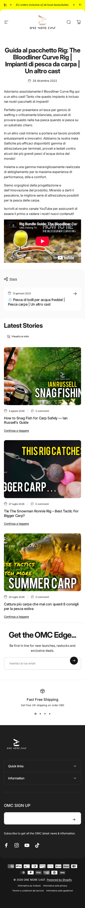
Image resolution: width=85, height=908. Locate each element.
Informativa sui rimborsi (29, 885)
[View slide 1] (35, 713)
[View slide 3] (44, 713)
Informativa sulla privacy (55, 885)
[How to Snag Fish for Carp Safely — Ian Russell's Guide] (42, 376)
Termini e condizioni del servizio (28, 890)
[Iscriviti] (74, 661)
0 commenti (42, 410)
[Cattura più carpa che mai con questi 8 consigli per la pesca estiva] (42, 562)
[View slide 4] (49, 713)
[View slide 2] (40, 713)
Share (13, 279)
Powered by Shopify (59, 879)
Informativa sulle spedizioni (59, 890)
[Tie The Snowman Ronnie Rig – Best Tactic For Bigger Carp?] (42, 469)
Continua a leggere (16, 430)
